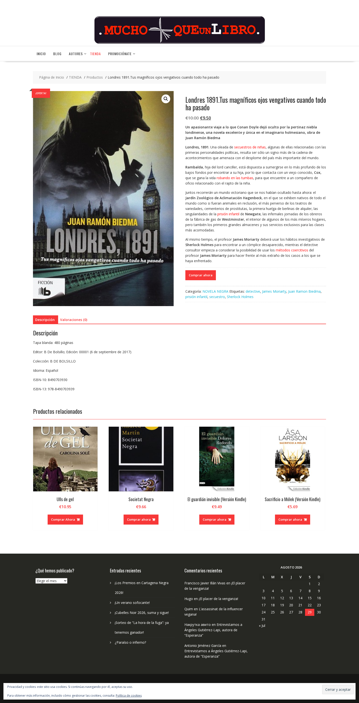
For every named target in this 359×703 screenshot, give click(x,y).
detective (253, 291)
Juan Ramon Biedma (304, 291)
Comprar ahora (200, 275)
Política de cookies (129, 695)
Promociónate (120, 53)
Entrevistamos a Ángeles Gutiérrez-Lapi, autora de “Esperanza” (213, 630)
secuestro (217, 296)
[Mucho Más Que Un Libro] (179, 43)
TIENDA (95, 53)
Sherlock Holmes (240, 296)
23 (319, 605)
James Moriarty (274, 291)
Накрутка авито (197, 624)
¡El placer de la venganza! (218, 598)
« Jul (262, 625)
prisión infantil (196, 296)
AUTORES (76, 53)
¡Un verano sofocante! (132, 602)
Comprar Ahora (63, 519)
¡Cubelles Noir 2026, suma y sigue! (142, 612)
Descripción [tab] (45, 319)
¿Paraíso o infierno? (130, 642)
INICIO (41, 53)
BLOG (57, 53)
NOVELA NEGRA (215, 291)
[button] (165, 98)
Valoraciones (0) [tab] (73, 319)
